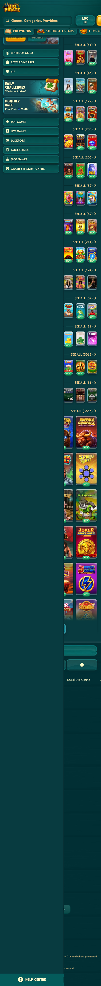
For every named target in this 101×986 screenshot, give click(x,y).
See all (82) (84, 185)
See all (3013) (82, 354)
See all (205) (83, 129)
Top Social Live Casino (77, 695)
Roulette (78, 713)
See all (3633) (82, 411)
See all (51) (84, 44)
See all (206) (83, 157)
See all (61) (84, 382)
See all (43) (84, 73)
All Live (77, 783)
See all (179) (83, 101)
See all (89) (84, 298)
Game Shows (77, 740)
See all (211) (83, 242)
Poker (76, 771)
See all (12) (84, 326)
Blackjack (79, 726)
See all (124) (83, 270)
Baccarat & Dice (78, 757)
